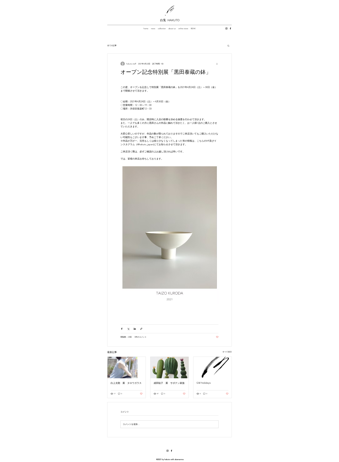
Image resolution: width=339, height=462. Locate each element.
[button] (228, 46)
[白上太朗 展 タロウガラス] (126, 367)
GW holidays (204, 382)
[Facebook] (230, 28)
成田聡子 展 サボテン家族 (169, 383)
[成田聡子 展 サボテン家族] (169, 367)
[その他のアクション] (216, 63)
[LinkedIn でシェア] (134, 329)
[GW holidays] (212, 367)
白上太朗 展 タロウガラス (126, 383)
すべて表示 (227, 352)
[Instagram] (226, 28)
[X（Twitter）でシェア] (128, 329)
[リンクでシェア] (141, 329)
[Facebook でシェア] (122, 329)
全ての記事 (112, 45)
